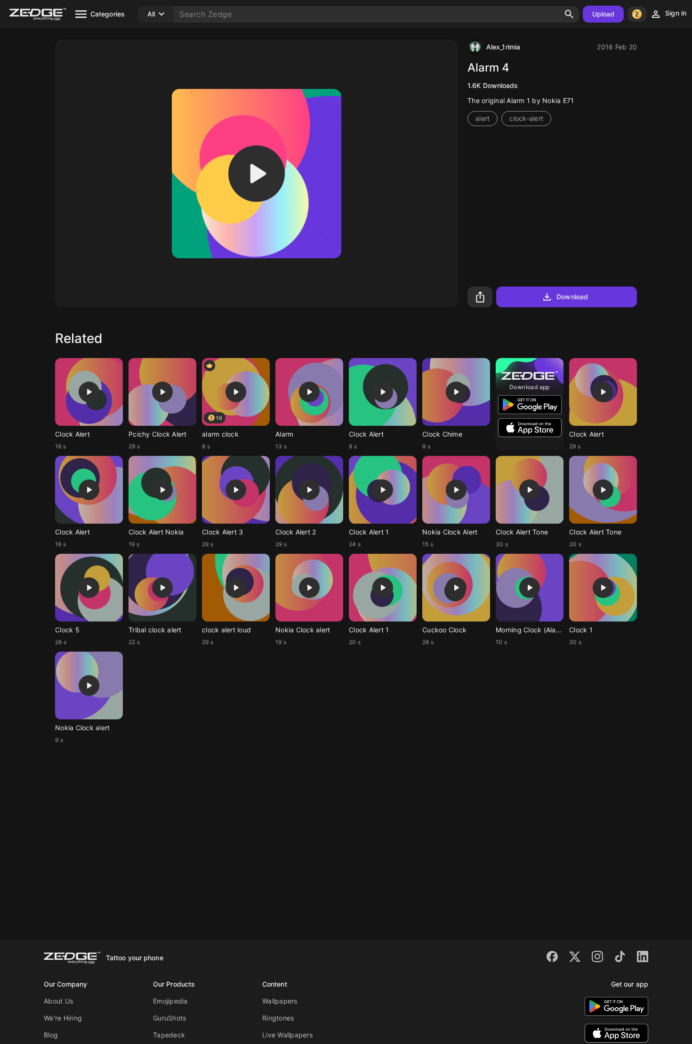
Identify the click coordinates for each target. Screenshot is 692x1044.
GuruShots (169, 1018)
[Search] (569, 14)
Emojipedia (170, 1001)
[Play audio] (256, 173)
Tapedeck (169, 1035)
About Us (58, 1001)
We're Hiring (63, 1018)
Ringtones (278, 1018)
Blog (51, 1035)
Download (572, 297)
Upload (603, 14)
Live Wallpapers (287, 1035)
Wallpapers (280, 1001)
